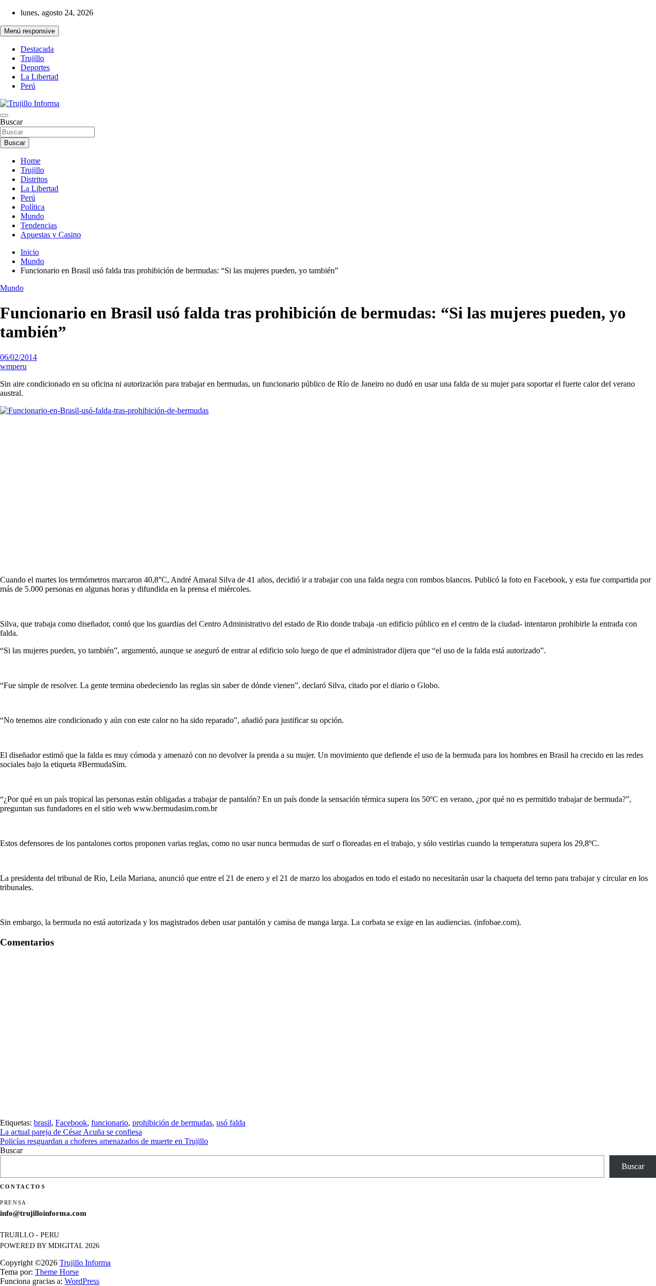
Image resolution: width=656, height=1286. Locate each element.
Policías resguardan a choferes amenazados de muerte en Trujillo (104, 1141)
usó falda (230, 1122)
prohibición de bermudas (172, 1122)
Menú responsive (29, 31)
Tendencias (38, 225)
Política (32, 207)
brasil (42, 1122)
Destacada (37, 49)
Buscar (11, 121)
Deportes (35, 67)
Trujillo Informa (85, 1262)
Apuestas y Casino (50, 234)
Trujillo (32, 58)
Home (30, 160)
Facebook (71, 1122)
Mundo (32, 216)
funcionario (109, 1122)
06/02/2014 (18, 357)
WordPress (82, 1281)
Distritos (34, 179)
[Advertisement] (328, 495)
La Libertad (39, 76)
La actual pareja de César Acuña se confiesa (71, 1132)
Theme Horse (57, 1272)
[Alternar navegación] (4, 115)
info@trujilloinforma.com (43, 1213)
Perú (27, 86)
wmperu (13, 366)
